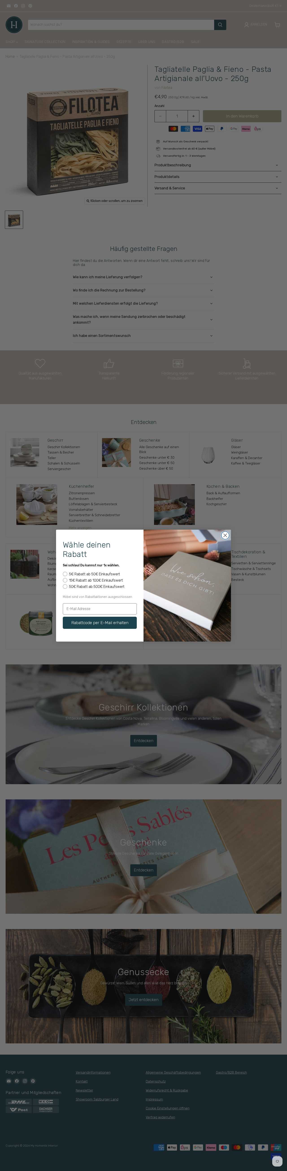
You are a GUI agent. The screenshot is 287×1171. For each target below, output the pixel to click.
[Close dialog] (225, 535)
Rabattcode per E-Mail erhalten (99, 622)
